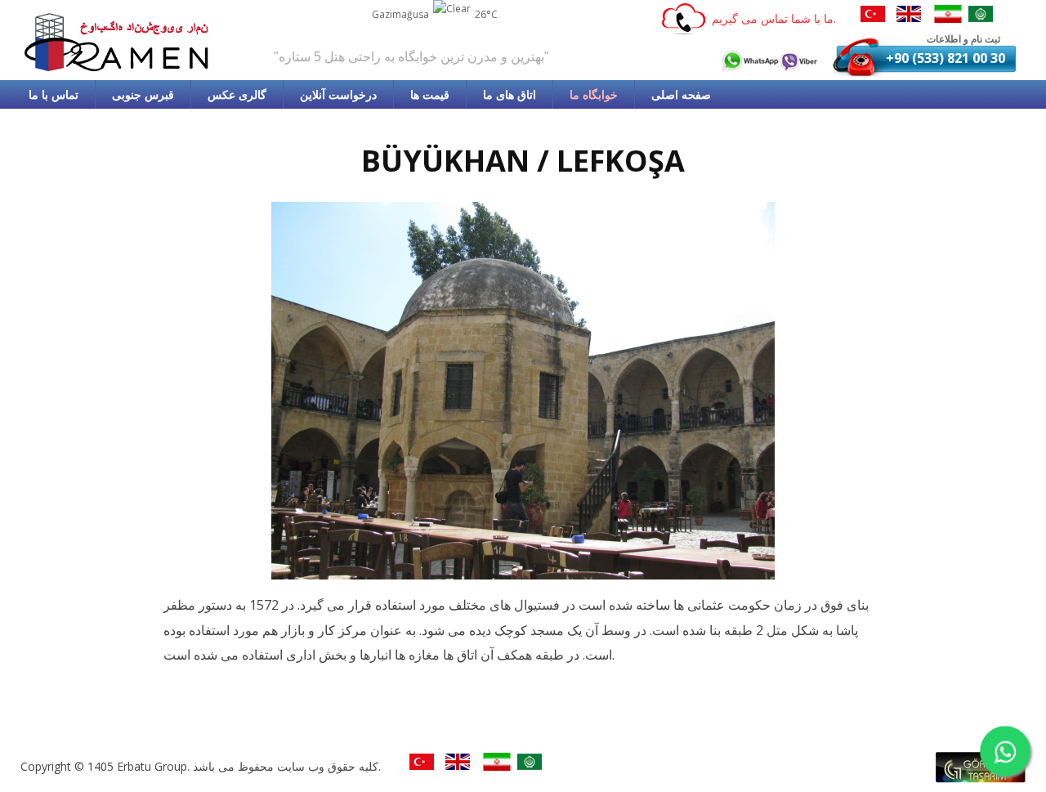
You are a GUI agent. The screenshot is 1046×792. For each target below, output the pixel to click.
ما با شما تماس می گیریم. (774, 18)
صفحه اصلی (681, 94)
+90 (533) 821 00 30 (945, 58)
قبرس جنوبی (143, 94)
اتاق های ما (509, 94)
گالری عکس (237, 94)
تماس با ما (53, 94)
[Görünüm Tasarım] (981, 778)
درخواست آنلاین (338, 94)
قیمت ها (429, 94)
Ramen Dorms (118, 42)
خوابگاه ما (594, 94)
